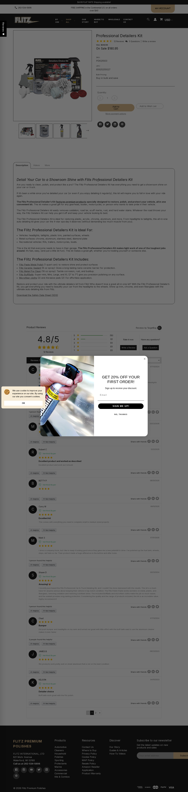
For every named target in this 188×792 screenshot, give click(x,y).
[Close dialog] (144, 359)
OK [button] (23, 403)
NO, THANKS (120, 414)
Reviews (3, 27)
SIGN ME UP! (121, 406)
